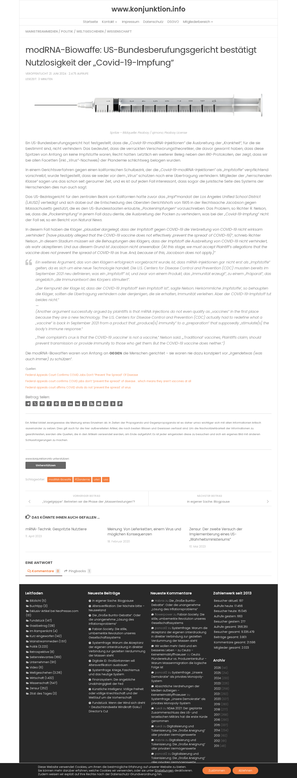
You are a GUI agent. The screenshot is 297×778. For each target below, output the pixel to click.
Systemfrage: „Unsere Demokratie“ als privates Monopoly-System (177, 676)
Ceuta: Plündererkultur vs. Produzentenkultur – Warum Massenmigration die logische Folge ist (178, 660)
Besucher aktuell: (226, 601)
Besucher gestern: (227, 621)
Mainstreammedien (41, 31)
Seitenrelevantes (42, 657)
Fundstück (37, 620)
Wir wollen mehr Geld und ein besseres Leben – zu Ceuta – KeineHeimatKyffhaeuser (174, 650)
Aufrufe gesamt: (226, 627)
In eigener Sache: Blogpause (113, 601)
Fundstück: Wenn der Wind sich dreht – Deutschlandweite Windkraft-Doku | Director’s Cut (117, 707)
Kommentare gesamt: (230, 642)
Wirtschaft (37, 678)
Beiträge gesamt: (227, 637)
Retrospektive (39, 652)
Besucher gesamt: (227, 632)
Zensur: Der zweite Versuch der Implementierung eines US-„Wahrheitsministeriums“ (215, 534)
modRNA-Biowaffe (60, 479)
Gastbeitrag (38, 626)
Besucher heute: (226, 611)
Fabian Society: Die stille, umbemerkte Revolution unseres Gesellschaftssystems (112, 633)
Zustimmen (217, 770)
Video (34, 667)
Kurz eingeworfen (42, 636)
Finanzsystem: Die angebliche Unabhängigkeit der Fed (112, 682)
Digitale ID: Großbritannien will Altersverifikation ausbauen (112, 663)
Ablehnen (245, 770)
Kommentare (45, 571)
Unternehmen (39, 662)
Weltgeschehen (90, 31)
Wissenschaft (119, 31)
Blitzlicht (35, 601)
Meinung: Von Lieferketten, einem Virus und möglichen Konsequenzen (144, 532)
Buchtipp (36, 606)
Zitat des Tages (41, 693)
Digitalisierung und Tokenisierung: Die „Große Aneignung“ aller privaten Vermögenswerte (178, 730)
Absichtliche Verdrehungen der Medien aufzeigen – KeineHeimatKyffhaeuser (175, 690)
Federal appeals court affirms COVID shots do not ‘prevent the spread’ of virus (78, 387)
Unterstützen (46, 465)
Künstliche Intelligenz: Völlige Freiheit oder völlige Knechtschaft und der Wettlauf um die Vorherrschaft (116, 693)
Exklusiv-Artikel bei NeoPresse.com (54, 611)
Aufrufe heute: (224, 606)
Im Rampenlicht (41, 631)
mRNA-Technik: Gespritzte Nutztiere (56, 529)
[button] (28, 403)
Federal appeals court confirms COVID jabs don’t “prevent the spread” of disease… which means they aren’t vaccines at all (108, 381)
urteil (97, 479)
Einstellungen (164, 770)
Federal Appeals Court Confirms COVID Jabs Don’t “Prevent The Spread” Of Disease (81, 375)
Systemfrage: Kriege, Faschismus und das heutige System (114, 672)
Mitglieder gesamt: (228, 648)
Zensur (34, 688)
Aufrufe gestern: (225, 616)
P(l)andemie (82, 479)
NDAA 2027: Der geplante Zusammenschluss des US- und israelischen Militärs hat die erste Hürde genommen (179, 714)
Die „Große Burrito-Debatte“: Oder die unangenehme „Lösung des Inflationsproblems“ (115, 619)
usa (105, 479)
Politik (67, 31)
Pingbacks (79, 571)
